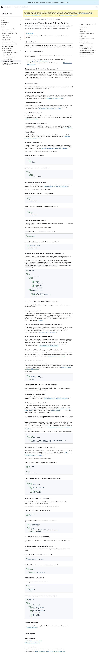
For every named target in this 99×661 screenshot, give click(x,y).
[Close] (95, 2)
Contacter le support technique (33, 642)
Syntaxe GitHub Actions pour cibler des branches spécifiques (40, 206)
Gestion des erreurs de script (34, 394)
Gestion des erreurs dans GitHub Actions (41, 385)
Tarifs (51, 651)
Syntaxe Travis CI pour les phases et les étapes (40, 462)
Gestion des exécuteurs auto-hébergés (49, 345)
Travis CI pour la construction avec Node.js (36, 582)
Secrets (41, 320)
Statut (47, 651)
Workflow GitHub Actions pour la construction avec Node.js (40, 596)
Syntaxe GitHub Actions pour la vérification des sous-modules (41, 242)
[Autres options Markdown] (94, 24)
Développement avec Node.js (34, 578)
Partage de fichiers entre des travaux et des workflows (43, 324)
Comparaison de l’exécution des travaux (40, 69)
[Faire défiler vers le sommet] (96, 658)
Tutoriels (34, 19)
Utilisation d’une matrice (32, 142)
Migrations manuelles (55, 19)
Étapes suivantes (31, 622)
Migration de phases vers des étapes (39, 447)
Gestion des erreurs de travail (34, 403)
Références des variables (32, 119)
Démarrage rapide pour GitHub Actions (38, 61)
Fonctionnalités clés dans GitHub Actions (41, 301)
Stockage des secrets (32, 311)
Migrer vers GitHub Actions (44, 19)
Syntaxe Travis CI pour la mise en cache (38, 510)
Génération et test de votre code (56, 356)
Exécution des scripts (33, 360)
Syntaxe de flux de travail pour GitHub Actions (56, 186)
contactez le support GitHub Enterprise (68, 15)
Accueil (4, 11)
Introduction (29, 42)
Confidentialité (42, 651)
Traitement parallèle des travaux (35, 123)
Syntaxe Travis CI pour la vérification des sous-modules (39, 231)
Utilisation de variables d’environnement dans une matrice (43, 253)
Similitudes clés (31, 83)
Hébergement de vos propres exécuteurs (38, 336)
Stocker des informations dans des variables (50, 108)
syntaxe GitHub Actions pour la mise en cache (40, 521)
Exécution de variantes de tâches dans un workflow (54, 148)
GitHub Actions (7, 14)
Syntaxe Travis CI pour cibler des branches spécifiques (39, 193)
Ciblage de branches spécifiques (35, 182)
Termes (36, 651)
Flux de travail (67, 127)
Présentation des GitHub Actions (54, 98)
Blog (64, 651)
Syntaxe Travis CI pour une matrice (34, 155)
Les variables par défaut (32, 113)
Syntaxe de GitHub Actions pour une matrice (36, 168)
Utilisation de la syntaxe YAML (34, 92)
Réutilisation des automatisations (34, 455)
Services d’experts (58, 651)
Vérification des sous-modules (35, 220)
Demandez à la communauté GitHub (34, 640)
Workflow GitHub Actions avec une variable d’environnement (40, 565)
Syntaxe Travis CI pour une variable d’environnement (38, 554)
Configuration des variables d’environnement (39, 546)
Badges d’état (29, 132)
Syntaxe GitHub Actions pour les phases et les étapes (42, 478)
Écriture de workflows (31, 627)
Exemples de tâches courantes (37, 537)
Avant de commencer (33, 51)
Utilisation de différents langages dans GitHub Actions (42, 350)
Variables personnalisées (33, 102)
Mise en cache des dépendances (37, 498)
